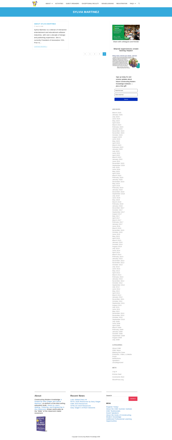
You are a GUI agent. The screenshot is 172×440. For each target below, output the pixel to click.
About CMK (116, 348)
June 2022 (116, 153)
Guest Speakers (112, 413)
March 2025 (116, 113)
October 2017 (117, 210)
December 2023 (118, 131)
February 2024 (117, 127)
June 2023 (116, 139)
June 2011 (116, 309)
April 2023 (116, 143)
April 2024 (116, 123)
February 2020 (117, 177)
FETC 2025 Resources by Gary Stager (85, 402)
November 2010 (118, 315)
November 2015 (118, 230)
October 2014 (117, 244)
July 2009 (116, 321)
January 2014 (117, 259)
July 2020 (116, 167)
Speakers (115, 360)
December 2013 (118, 261)
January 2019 (117, 190)
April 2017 (116, 218)
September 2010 (118, 319)
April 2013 (116, 273)
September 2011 (118, 303)
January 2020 (117, 179)
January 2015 (117, 242)
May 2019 (116, 184)
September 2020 (118, 165)
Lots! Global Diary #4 (78, 400)
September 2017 (118, 212)
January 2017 (117, 224)
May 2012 (116, 291)
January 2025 (117, 115)
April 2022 (116, 155)
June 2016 (116, 226)
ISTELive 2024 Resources (80, 406)
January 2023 (117, 149)
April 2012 (116, 293)
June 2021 (116, 161)
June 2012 (116, 289)
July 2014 (116, 248)
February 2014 (117, 257)
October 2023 (117, 135)
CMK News (116, 350)
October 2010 (117, 317)
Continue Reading (40, 46)
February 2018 (117, 204)
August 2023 (117, 137)
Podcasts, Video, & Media (122, 354)
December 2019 (118, 182)
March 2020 (116, 175)
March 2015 (116, 240)
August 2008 (117, 338)
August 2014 (117, 246)
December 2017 (118, 208)
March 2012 (116, 295)
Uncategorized (117, 362)
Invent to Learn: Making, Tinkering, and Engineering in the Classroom (49, 407)
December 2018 (118, 192)
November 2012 (118, 281)
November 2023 (118, 133)
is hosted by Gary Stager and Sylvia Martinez (48, 401)
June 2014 (116, 250)
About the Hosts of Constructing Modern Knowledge (118, 416)
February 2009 (117, 329)
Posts (114, 356)
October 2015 (117, 232)
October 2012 (117, 283)
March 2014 (116, 254)
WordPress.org (118, 380)
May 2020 (116, 171)
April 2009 (116, 325)
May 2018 (116, 200)
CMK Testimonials (113, 411)
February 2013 (117, 277)
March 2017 (116, 220)
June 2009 (116, 323)
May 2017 (116, 216)
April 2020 (116, 173)
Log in (114, 371)
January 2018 (117, 206)
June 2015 (116, 234)
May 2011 (116, 311)
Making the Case (118, 352)
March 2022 (116, 157)
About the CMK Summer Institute (119, 409)
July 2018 (116, 196)
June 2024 (116, 119)
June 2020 (116, 169)
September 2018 (118, 194)
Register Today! (112, 407)
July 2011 (116, 307)
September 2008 (118, 336)
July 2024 (116, 117)
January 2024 (117, 129)
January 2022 (117, 159)
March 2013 (116, 275)
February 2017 (117, 222)
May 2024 (116, 121)
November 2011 (118, 299)
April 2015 (116, 238)
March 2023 (116, 145)
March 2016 (116, 228)
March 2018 (116, 202)
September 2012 (118, 285)
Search (109, 395)
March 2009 (116, 327)
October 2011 (117, 301)
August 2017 (117, 214)
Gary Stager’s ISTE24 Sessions (82, 408)
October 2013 (117, 265)
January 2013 (117, 279)
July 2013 (116, 267)
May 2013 (116, 271)
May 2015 (116, 236)
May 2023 (116, 141)
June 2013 (116, 269)
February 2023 (117, 147)
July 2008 (116, 340)
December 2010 (118, 313)
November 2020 (118, 163)
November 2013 (118, 263)
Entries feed (116, 374)
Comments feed (118, 377)
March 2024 (116, 125)
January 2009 (117, 332)
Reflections (116, 358)
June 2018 (116, 198)
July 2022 (116, 151)
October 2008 (117, 334)
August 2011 (117, 305)
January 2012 (117, 297)
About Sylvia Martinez (45, 24)
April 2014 (116, 252)
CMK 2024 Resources (78, 404)
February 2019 (117, 188)
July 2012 (116, 287)
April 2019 (116, 186)
